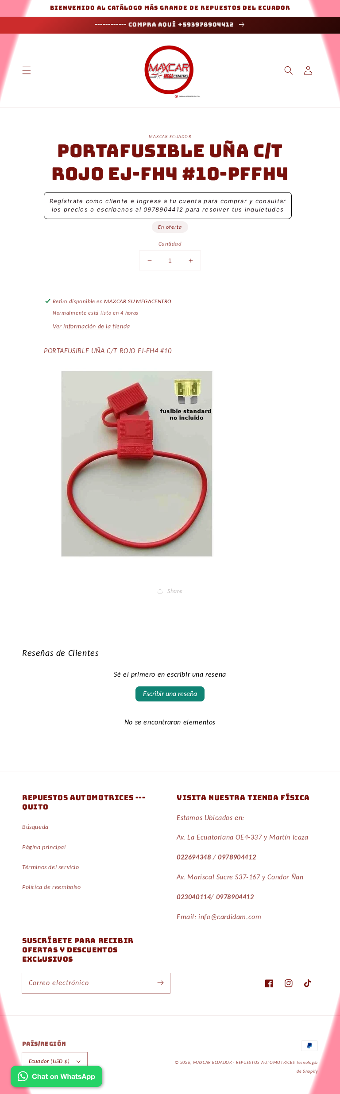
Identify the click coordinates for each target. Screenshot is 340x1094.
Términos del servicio (50, 867)
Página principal (44, 847)
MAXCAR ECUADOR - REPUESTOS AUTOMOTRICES (244, 1062)
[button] (26, 70)
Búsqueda (35, 827)
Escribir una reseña (170, 694)
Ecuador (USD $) (49, 1061)
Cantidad (170, 243)
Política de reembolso (51, 887)
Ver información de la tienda (91, 326)
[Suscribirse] (160, 983)
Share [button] (175, 591)
